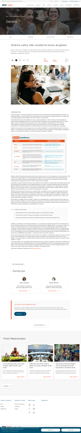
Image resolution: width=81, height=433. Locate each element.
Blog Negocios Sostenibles (15, 16)
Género (23, 16)
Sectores (49, 5)
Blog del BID (70, 37)
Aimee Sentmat (55, 60)
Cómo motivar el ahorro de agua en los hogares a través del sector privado (34, 215)
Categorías (30, 37)
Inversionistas (76, 5)
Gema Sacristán (46, 60)
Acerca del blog (50, 37)
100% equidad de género (18, 264)
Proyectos (38, 5)
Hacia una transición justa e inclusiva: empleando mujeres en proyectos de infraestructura (37, 217)
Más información (23, 290)
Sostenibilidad (69, 5)
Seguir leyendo (20, 376)
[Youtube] (33, 408)
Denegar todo (50, 430)
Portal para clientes (74, 1)
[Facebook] (29, 405)
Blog (1, 404)
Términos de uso (48, 426)
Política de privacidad (5, 430)
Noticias (2, 406)
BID (15, 426)
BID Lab (19, 426)
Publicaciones (3, 408)
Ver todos (6, 386)
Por (45, 58)
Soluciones (55, 5)
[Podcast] (29, 412)
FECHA (66, 58)
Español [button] (55, 1)
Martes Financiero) (36, 248)
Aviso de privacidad (56, 426)
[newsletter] (33, 412)
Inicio (7, 16)
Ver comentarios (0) (39, 325)
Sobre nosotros (30, 5)
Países (43, 5)
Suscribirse (19, 314)
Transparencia (65, 1)
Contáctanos (17, 406)
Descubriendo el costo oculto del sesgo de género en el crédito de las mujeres (35, 212)
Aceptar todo (71, 430)
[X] (29, 408)
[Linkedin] (33, 405)
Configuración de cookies (14, 430)
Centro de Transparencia (20, 404)
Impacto (61, 5)
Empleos (16, 408)
